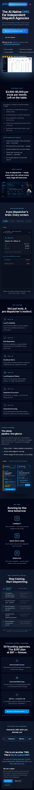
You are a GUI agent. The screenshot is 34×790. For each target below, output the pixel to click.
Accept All (8, 781)
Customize (7, 785)
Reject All (18, 781)
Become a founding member (18, 4)
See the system (10, 37)
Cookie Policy (15, 777)
